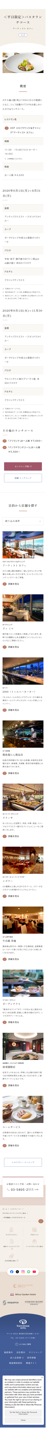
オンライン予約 (22, 466)
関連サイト (30, 1366)
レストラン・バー (15, 1203)
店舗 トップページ (23, 477)
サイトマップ (34, 1355)
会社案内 (19, 1355)
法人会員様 (14, 1360)
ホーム (5, 1203)
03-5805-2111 (21, 1184)
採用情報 (30, 1360)
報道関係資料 (14, 1366)
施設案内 (7, 1355)
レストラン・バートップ (22, 1153)
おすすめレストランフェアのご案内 (14, 1208)
